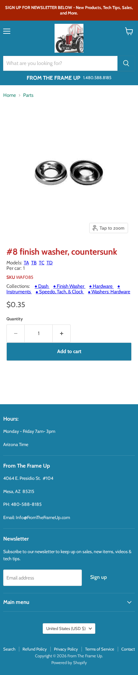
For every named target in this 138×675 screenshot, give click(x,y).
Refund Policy (34, 649)
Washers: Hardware (109, 292)
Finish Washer (69, 286)
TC (41, 263)
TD (50, 263)
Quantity (14, 318)
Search (9, 649)
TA (26, 263)
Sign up (98, 577)
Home (9, 95)
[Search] (126, 63)
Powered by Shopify (69, 662)
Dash (42, 286)
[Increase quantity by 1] (62, 333)
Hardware (101, 286)
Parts (28, 95)
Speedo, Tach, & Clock (60, 292)
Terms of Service (99, 649)
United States (66, 628)
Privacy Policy (66, 649)
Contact (128, 649)
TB (34, 263)
